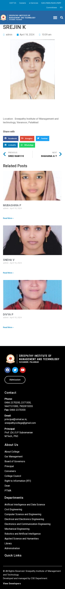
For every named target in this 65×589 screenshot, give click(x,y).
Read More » (8, 218)
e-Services (33, 3)
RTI (61, 7)
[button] (55, 17)
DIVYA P (8, 314)
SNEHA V (9, 259)
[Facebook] (8, 370)
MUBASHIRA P (12, 205)
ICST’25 (13, 3)
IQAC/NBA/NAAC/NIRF (51, 3)
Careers (22, 3)
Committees (51, 7)
